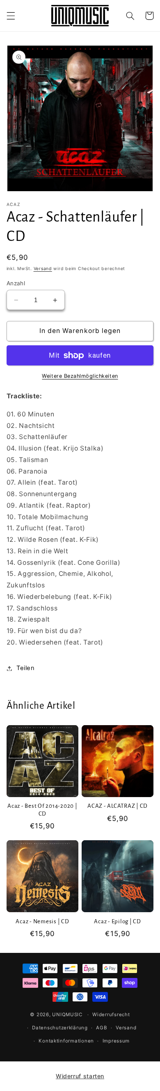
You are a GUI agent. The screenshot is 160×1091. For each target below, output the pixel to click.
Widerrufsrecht (111, 1014)
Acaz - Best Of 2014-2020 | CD (42, 810)
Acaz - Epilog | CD (117, 921)
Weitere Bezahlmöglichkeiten (80, 376)
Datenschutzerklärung (60, 1028)
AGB (101, 1028)
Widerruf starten (80, 1076)
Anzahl (16, 283)
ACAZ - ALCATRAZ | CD (117, 806)
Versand (43, 268)
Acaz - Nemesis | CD (42, 921)
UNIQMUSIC (67, 1014)
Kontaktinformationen (66, 1041)
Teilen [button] (25, 668)
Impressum (116, 1041)
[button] (10, 15)
